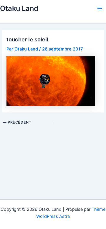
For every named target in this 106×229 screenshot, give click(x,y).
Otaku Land (19, 8)
